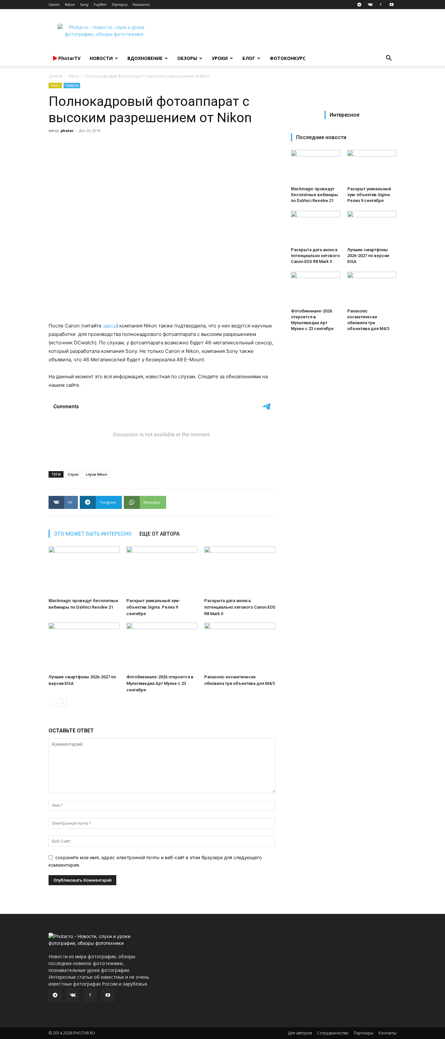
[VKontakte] (370, 4)
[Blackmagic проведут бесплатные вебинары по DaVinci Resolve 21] (84, 570)
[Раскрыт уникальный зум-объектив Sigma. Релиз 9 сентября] (161, 570)
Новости (101, 58)
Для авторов (300, 1033)
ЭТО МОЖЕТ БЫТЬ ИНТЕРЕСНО (93, 534)
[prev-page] (53, 703)
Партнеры (363, 1033)
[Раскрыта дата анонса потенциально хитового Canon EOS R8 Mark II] (239, 570)
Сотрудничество (333, 1033)
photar (67, 130)
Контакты (387, 1033)
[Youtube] (391, 4)
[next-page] (63, 703)
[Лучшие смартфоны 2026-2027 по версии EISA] (84, 647)
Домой (55, 76)
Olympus (119, 4)
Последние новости (321, 137)
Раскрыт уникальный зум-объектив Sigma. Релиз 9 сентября (153, 607)
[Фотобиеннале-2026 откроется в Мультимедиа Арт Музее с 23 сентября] (161, 647)
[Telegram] (359, 4)
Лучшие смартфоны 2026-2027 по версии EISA (368, 255)
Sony (84, 4)
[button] (388, 59)
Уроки (220, 58)
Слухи (73, 474)
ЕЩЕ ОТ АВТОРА (159, 534)
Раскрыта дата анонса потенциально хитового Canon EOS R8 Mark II (239, 607)
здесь (109, 326)
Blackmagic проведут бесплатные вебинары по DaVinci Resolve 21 (314, 194)
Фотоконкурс (288, 58)
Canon (54, 4)
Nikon (70, 4)
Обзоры (187, 58)
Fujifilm (100, 4)
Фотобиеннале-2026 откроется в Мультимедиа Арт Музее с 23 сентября (160, 683)
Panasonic (141, 4)
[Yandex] (381, 4)
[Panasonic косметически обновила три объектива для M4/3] (239, 647)
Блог (248, 58)
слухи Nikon (96, 474)
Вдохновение (145, 58)
